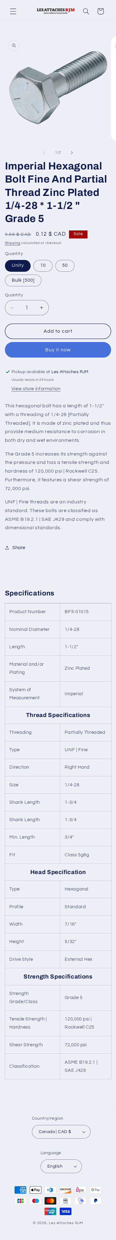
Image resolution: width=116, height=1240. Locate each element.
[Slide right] (72, 153)
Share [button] (18, 547)
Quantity (14, 295)
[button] (13, 11)
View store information (36, 388)
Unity (18, 265)
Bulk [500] (23, 280)
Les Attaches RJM (66, 1223)
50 (65, 265)
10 (43, 265)
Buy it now (58, 349)
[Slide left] (44, 153)
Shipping (12, 243)
